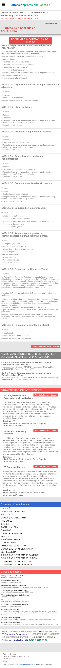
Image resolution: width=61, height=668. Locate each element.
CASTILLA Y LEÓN (9, 527)
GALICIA (5, 524)
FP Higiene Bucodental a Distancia (14, 576)
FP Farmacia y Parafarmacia (15, 634)
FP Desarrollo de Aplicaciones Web (14, 590)
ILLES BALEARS (8, 542)
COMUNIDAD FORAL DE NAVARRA (17, 549)
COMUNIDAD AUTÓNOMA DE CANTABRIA (20, 555)
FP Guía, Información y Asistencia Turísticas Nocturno (18, 396)
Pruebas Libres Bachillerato (11, 622)
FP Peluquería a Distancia (41, 637)
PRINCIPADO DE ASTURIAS (14, 546)
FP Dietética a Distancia (10, 580)
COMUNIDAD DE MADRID (13, 511)
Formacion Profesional (12, 13)
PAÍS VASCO (6, 521)
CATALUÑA (6, 508)
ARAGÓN (5, 536)
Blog (5, 661)
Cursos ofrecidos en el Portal (16, 656)
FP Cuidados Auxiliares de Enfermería (15, 595)
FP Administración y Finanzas (12, 600)
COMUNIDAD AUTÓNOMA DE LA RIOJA (19, 558)
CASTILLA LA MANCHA (11, 533)
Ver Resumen (51, 23)
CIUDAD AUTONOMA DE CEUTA (16, 561)
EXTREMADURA (8, 552)
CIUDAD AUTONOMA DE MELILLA (16, 564)
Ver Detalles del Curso (45, 395)
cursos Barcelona (38, 639)
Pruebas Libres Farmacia (10, 609)
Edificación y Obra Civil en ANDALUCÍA (20, 15)
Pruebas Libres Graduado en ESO (15, 640)
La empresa (8, 659)
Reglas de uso (9, 654)
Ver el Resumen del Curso (45, 346)
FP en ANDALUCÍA (36, 13)
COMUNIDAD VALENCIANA (13, 518)
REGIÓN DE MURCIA (10, 539)
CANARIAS (6, 530)
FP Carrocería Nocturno (15, 467)
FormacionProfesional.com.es (24, 664)
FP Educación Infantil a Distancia (13, 585)
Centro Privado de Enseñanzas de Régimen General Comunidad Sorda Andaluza (26, 363)
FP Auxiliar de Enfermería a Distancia (15, 605)
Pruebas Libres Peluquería (11, 618)
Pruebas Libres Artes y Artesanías (44, 632)
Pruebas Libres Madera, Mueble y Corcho (16, 631)
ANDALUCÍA (7, 515)
